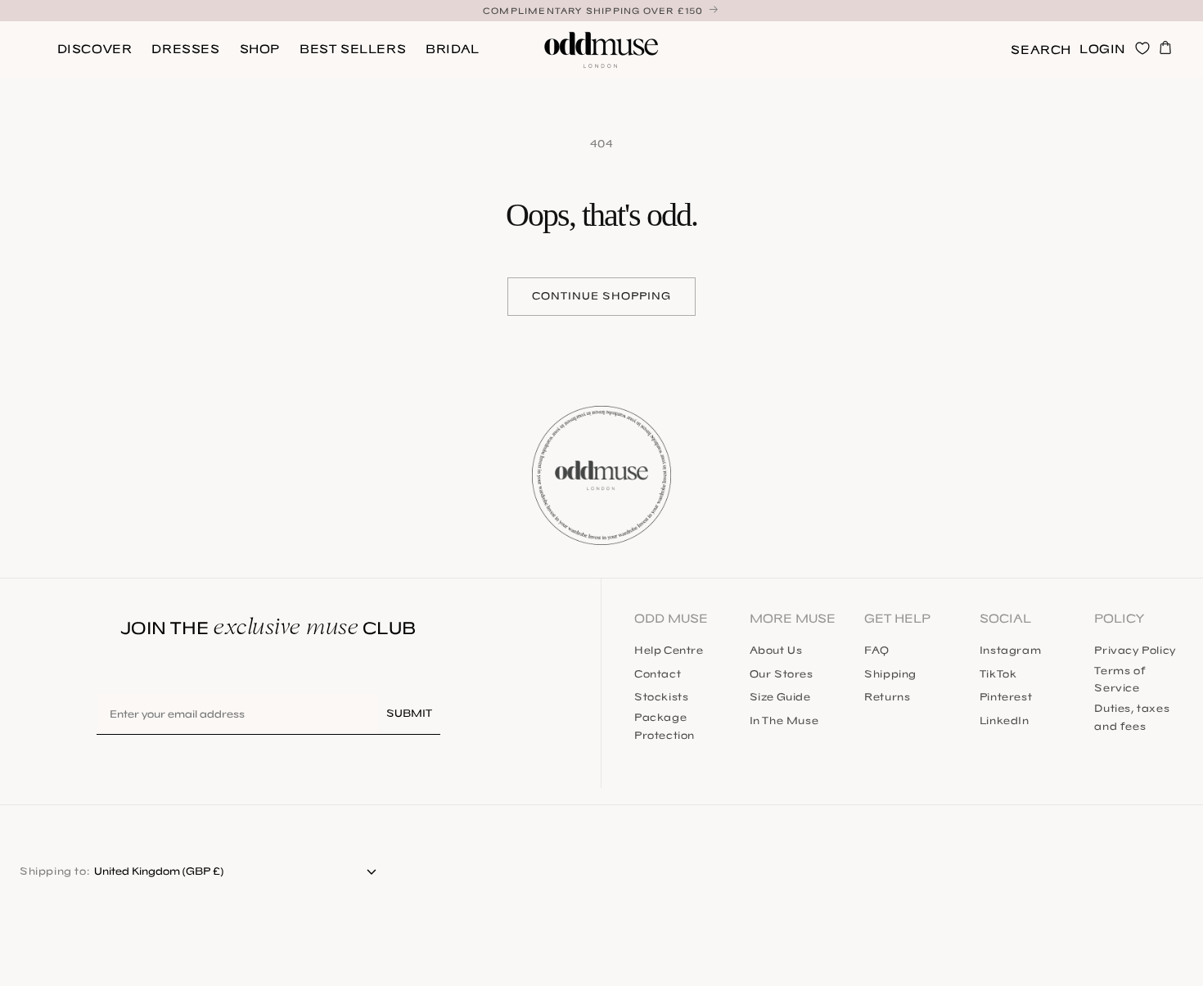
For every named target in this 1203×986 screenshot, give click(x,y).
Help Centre (669, 650)
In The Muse (784, 720)
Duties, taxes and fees (1131, 717)
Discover (95, 49)
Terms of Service (1120, 679)
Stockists (661, 697)
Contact (657, 674)
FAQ (877, 650)
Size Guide (780, 697)
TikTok (998, 674)
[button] (1041, 49)
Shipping (890, 674)
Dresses (185, 49)
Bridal (453, 49)
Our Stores (781, 674)
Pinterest (1006, 697)
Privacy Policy (1134, 650)
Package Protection (664, 726)
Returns (887, 697)
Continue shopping (601, 296)
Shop (260, 49)
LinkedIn (1005, 720)
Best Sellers (353, 49)
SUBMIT (409, 713)
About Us (776, 650)
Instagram (1010, 650)
